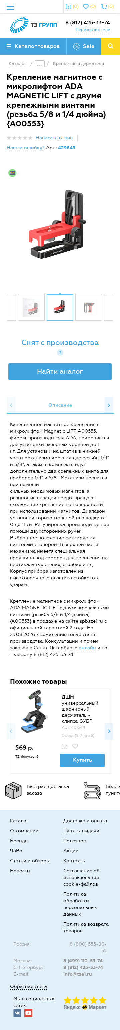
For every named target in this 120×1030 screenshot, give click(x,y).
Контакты (74, 861)
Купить (82, 760)
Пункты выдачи (81, 831)
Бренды (19, 841)
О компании (24, 831)
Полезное (74, 841)
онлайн (87, 648)
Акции (71, 851)
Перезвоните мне (93, 29)
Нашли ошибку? (26, 148)
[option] (60, 227)
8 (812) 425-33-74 (87, 22)
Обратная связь (28, 986)
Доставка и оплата (85, 821)
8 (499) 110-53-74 (83, 961)
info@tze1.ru (77, 974)
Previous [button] (11, 405)
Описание (60, 405)
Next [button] (108, 405)
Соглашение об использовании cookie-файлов (81, 877)
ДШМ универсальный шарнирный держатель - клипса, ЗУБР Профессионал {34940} (80, 715)
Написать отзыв (54, 138)
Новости (20, 871)
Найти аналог (60, 371)
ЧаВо (16, 851)
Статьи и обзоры (30, 861)
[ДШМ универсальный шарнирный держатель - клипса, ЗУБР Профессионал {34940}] (34, 711)
